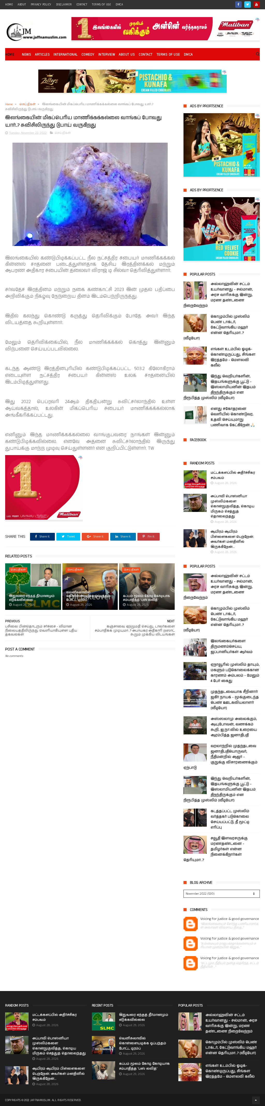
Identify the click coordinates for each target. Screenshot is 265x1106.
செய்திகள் (27, 104)
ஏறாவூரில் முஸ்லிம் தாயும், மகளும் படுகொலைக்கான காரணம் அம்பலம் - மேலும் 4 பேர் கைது (235, 672)
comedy (88, 54)
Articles (42, 54)
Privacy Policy (41, 5)
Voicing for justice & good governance (229, 919)
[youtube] (256, 4)
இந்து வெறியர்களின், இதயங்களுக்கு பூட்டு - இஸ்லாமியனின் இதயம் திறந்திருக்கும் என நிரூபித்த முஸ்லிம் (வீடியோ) (219, 387)
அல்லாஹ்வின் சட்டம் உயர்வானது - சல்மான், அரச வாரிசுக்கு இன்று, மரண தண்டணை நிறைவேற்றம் (218, 294)
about (22, 5)
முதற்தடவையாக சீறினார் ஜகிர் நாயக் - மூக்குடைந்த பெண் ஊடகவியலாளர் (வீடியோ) (235, 700)
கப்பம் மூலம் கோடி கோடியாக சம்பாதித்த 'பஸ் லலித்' (146, 598)
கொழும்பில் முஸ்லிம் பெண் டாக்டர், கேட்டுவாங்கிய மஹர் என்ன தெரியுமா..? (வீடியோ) (216, 327)
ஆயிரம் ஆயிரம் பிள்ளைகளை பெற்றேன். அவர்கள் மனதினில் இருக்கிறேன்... (232, 539)
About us (127, 54)
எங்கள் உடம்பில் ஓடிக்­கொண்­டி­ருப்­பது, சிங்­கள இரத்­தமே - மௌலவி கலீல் (233, 357)
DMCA (119, 5)
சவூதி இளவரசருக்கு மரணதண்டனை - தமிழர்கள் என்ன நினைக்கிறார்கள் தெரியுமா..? (215, 849)
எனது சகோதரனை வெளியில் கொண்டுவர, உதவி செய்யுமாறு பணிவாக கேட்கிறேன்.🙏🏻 (233, 417)
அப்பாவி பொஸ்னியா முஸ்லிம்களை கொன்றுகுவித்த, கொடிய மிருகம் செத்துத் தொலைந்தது (232, 506)
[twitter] (247, 4)
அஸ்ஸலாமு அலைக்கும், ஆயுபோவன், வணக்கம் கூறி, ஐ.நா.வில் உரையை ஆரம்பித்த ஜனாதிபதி (234, 727)
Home (9, 54)
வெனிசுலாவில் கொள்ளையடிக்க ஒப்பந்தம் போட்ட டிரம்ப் (88, 596)
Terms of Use (101, 5)
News (26, 54)
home (9, 5)
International (66, 54)
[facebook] (238, 4)
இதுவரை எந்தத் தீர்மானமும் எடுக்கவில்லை (32, 598)
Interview (106, 54)
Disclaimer (64, 5)
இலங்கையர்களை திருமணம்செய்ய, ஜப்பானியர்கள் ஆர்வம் (232, 647)
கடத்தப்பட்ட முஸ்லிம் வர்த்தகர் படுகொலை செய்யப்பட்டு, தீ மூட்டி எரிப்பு (230, 819)
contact (82, 5)
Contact (146, 54)
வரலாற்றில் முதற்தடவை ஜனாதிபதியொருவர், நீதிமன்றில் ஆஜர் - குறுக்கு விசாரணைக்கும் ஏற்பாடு (220, 756)
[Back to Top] (256, 1100)
